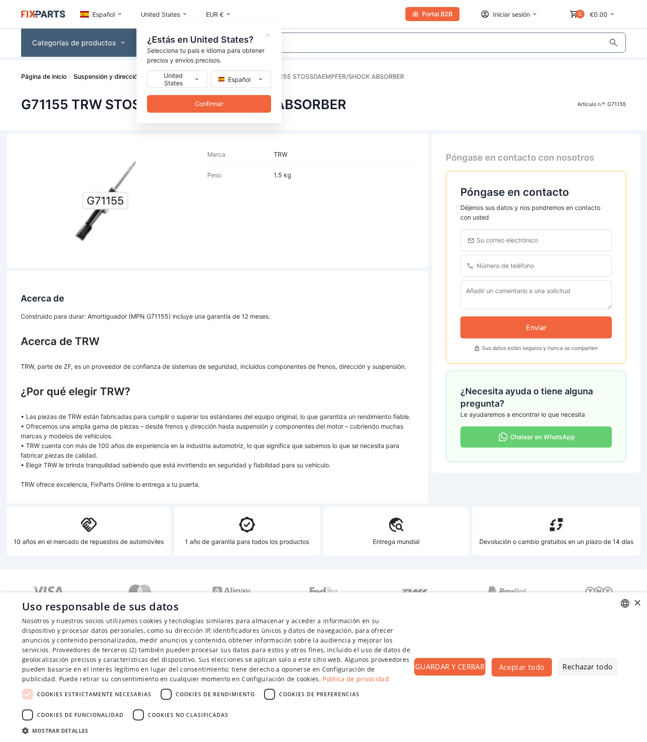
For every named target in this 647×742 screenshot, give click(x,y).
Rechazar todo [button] (587, 667)
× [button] (637, 603)
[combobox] (625, 603)
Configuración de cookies (280, 679)
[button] (216, 730)
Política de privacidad (356, 679)
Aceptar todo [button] (522, 667)
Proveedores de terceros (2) (94, 650)
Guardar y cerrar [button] (450, 667)
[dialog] (323, 667)
